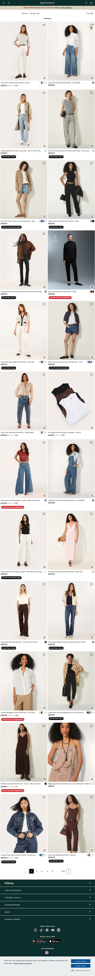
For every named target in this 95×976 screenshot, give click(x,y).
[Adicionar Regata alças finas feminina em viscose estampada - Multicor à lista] (91, 726)
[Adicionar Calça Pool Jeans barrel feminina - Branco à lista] (44, 25)
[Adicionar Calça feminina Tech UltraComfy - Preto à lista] (91, 234)
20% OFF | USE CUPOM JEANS (11, 227)
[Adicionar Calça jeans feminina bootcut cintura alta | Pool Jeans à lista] (91, 584)
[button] (80, 970)
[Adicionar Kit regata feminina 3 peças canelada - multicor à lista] (91, 374)
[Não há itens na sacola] (91, 3)
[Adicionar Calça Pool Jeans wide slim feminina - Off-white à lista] (44, 304)
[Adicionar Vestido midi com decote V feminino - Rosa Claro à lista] (91, 514)
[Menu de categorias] (3, 3)
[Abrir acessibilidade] (91, 28)
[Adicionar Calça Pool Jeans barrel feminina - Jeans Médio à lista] (44, 374)
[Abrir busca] (8, 3)
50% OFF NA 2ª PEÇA (8, 157)
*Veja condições (66, 7)
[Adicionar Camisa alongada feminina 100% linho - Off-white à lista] (44, 655)
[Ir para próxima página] (68, 871)
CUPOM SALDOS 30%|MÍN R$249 (60, 297)
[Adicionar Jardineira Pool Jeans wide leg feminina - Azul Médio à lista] (91, 442)
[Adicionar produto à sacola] (44, 78)
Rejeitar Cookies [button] (80, 966)
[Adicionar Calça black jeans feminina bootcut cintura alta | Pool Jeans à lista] (44, 234)
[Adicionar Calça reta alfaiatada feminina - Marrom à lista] (91, 797)
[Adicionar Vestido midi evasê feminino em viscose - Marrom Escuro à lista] (44, 726)
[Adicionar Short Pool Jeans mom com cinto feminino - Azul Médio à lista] (91, 304)
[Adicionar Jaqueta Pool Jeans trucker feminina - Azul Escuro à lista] (44, 797)
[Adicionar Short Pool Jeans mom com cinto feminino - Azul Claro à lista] (44, 163)
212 (63, 871)
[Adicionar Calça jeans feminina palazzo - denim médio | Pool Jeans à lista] (44, 442)
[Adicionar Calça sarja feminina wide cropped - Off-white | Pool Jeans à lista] (44, 514)
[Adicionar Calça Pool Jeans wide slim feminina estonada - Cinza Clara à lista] (91, 93)
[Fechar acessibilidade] (93, 24)
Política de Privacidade (22, 963)
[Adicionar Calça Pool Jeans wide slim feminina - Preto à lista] (91, 163)
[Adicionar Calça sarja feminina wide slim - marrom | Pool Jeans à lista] (44, 584)
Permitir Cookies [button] (80, 961)
